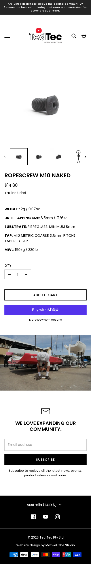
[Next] (86, 157)
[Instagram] (57, 517)
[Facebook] (33, 517)
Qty (7, 265)
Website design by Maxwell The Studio (45, 545)
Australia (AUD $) (42, 504)
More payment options (45, 320)
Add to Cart (45, 295)
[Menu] (7, 36)
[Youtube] (45, 517)
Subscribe (45, 459)
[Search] (74, 36)
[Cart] (84, 36)
